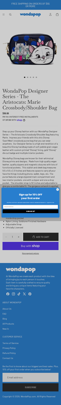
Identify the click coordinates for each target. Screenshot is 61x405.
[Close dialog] (57, 189)
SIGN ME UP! (30, 211)
